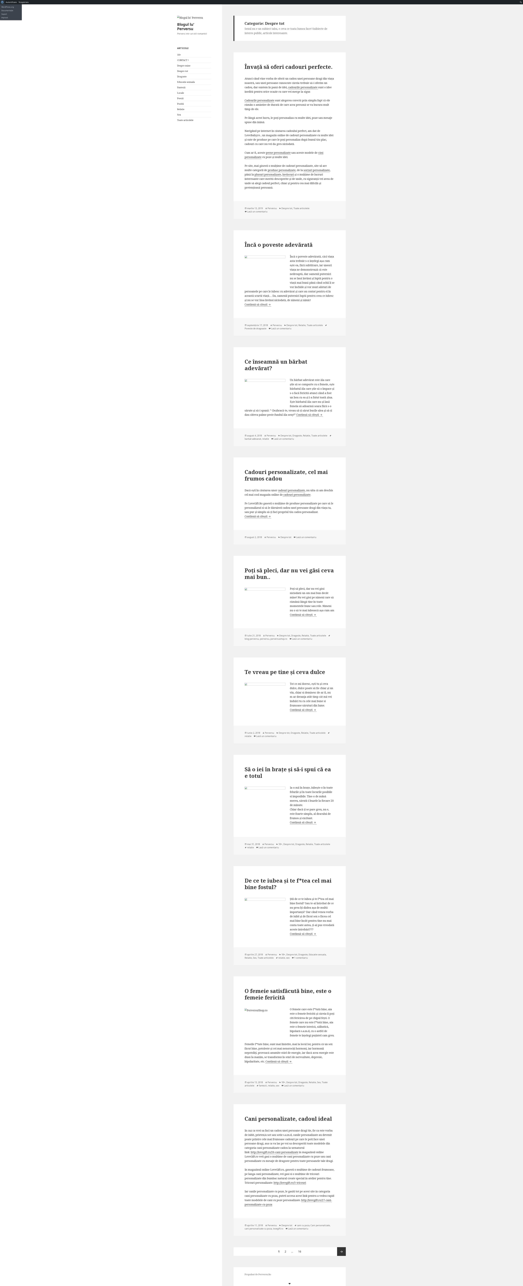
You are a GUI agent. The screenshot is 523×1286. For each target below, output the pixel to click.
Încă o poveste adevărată (279, 244)
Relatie (180, 109)
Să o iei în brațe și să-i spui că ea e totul (288, 772)
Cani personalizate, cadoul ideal (288, 1118)
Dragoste (182, 76)
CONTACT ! (183, 60)
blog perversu (252, 638)
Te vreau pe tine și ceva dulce (285, 671)
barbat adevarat (253, 438)
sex (288, 957)
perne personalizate (278, 152)
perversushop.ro (278, 638)
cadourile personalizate (303, 87)
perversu (264, 638)
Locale (180, 92)
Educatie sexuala (186, 82)
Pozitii (180, 103)
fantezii (263, 1085)
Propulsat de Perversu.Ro (258, 1274)
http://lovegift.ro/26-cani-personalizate (274, 1152)
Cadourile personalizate (259, 100)
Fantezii (181, 87)
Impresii (4, 17)
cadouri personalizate (291, 490)
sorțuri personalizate (317, 170)
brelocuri (288, 174)
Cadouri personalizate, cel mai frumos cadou (286, 475)
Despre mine (183, 65)
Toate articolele (185, 120)
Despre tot (182, 71)
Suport (4, 14)
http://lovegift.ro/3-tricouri (290, 1182)
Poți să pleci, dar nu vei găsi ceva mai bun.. (289, 573)
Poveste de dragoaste (255, 328)
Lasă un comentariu (257, 211)
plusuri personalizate (268, 174)
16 (300, 1251)
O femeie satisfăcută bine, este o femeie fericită (288, 994)
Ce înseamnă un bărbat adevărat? (276, 365)
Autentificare (11, 2)
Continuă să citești (258, 304)
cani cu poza (303, 1225)
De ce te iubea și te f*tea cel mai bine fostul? (288, 884)
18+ (179, 54)
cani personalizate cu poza (258, 1228)
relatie (265, 438)
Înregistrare (24, 2)
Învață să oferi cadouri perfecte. (289, 66)
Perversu (272, 208)
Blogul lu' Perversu (185, 26)
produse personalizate (282, 170)
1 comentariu (301, 957)
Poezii (180, 98)
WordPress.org (7, 7)
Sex (179, 114)
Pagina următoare (341, 1251)
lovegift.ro (278, 1228)
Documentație (7, 10)
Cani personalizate (320, 1225)
